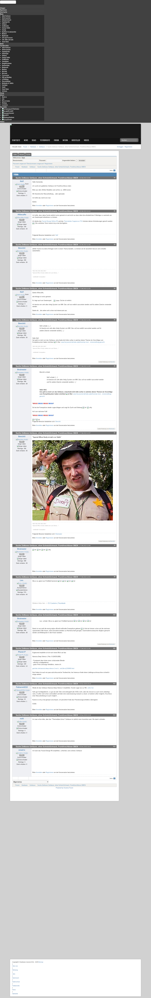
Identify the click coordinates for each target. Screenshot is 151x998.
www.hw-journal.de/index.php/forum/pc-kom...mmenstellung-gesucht (83, 342)
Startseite (3, 12)
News (1, 14)
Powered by (59, 788)
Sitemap (40, 962)
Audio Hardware (6, 16)
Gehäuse (4, 24)
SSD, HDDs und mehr (7, 40)
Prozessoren (5, 75)
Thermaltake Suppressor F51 (73, 221)
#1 (114, 177)
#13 (114, 715)
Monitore (4, 34)
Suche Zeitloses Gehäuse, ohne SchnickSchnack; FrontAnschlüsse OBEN (61, 167)
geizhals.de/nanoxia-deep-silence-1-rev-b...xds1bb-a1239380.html (53, 668)
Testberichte (4, 45)
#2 (114, 211)
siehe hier (90, 688)
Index (15, 154)
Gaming (4, 30)
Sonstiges (5, 85)
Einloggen (120, 147)
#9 (114, 576)
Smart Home (5, 42)
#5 (114, 319)
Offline (22, 186)
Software (4, 91)
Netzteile (4, 71)
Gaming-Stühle (6, 28)
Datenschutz (16, 981)
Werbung (4, 103)
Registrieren (128, 147)
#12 (114, 683)
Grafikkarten (5, 26)
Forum (2, 93)
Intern (2, 95)
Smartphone (5, 61)
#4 (114, 288)
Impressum (15, 978)
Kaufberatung (5, 65)
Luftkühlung (5, 79)
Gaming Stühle (6, 57)
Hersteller (3, 107)
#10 (114, 614)
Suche (28, 154)
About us (4, 97)
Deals (2, 43)
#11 (114, 648)
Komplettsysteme (6, 63)
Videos (2, 121)
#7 (114, 433)
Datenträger (5, 53)
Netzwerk (4, 73)
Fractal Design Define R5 (50, 221)
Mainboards (5, 36)
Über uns (15, 966)
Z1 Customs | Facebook (56, 603)
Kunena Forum (68, 788)
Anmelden (39, 205)
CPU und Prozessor (7, 38)
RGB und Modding (6, 77)
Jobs (3, 99)
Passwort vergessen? (20, 163)
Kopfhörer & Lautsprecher (9, 32)
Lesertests (5, 105)
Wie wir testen (6, 101)
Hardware (25, 167)
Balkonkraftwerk (6, 20)
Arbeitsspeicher (6, 18)
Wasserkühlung (6, 81)
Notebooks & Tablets (7, 83)
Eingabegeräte (6, 22)
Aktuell (21, 154)
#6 (114, 366)
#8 (114, 545)
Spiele (3, 87)
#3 (114, 244)
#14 (114, 746)
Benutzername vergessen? (35, 163)
